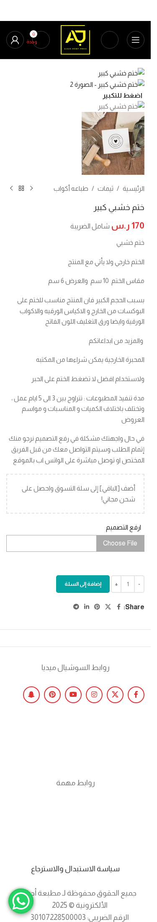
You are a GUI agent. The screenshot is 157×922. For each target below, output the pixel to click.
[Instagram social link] (94, 694)
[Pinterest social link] (52, 694)
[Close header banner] (140, 10)
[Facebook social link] (136, 694)
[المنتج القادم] (11, 188)
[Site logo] (75, 39)
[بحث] (110, 39)
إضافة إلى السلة (82, 584)
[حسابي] (15, 39)
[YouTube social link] (73, 694)
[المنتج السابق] (31, 188)
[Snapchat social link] (31, 694)
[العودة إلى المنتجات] (21, 188)
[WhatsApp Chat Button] (20, 901)
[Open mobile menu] (136, 39)
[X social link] (115, 694)
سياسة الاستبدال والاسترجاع (75, 869)
